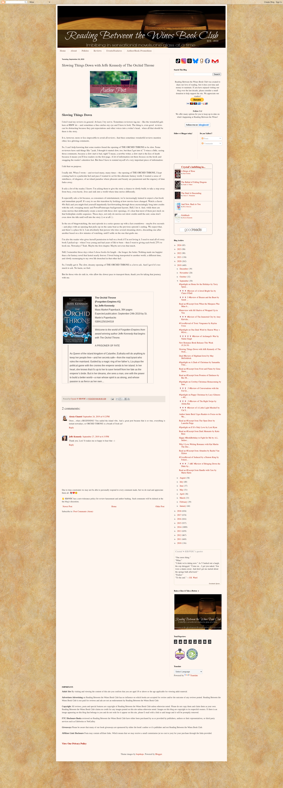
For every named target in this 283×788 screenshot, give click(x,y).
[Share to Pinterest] (128, 399)
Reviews (98, 50)
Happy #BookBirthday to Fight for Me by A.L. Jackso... (198, 439)
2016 (179, 518)
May (182, 489)
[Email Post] (112, 399)
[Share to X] (122, 399)
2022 (179, 253)
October (183, 276)
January (183, 506)
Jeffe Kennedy (75, 436)
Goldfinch (185, 215)
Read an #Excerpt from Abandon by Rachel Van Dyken (199, 452)
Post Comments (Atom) (83, 511)
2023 (179, 249)
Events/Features (114, 50)
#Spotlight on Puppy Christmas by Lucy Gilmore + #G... (199, 396)
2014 (179, 527)
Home (63, 50)
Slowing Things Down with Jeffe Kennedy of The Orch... (200, 350)
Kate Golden (186, 173)
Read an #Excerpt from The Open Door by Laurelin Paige (197, 422)
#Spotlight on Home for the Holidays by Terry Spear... (198, 285)
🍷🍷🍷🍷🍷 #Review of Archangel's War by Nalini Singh (199, 337)
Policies (85, 50)
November (184, 272)
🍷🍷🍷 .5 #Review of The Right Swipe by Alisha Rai (197, 402)
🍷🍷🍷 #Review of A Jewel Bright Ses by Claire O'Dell (197, 292)
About (74, 50)
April (182, 493)
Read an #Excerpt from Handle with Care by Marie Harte (197, 471)
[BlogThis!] (120, 399)
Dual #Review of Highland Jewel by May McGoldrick (196, 357)
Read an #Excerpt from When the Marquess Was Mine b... (199, 305)
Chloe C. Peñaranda (189, 195)
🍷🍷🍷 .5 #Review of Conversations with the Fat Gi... (199, 389)
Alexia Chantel (75, 416)
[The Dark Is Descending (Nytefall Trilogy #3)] (178, 198)
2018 (179, 511)
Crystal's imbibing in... (193, 167)
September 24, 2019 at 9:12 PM (96, 416)
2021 (179, 257)
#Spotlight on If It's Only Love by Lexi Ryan (198, 427)
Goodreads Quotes (214, 583)
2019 (179, 265)
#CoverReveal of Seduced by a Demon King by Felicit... (199, 458)
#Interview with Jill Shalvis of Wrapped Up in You (198, 311)
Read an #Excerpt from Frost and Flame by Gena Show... (199, 370)
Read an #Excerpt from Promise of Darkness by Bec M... (199, 376)
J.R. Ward (193, 577)
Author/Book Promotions (139, 50)
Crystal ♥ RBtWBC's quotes (189, 551)
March (183, 497)
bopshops (140, 754)
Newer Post (67, 506)
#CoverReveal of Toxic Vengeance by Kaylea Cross (198, 324)
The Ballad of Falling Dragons (194, 182)
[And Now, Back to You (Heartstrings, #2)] (178, 209)
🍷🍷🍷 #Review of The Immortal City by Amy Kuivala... (200, 318)
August (183, 477)
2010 (179, 543)
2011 (179, 539)
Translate (194, 675)
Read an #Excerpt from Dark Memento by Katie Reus (199, 432)
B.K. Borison (187, 207)
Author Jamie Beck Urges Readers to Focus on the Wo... (200, 415)
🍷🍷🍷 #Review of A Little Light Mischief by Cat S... (199, 409)
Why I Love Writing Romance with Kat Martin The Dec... (198, 445)
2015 (179, 523)
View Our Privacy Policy (74, 743)
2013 (179, 531)
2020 (179, 261)
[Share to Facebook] (125, 399)
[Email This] (117, 399)
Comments (208, 143)
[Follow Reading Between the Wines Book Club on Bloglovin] (197, 126)
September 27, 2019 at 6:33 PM (96, 436)
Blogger (158, 754)
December (184, 268)
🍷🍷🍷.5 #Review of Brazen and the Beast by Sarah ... (199, 298)
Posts (205, 138)
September (184, 280)
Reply (71, 427)
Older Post (160, 506)
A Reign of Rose (188, 171)
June (182, 485)
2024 (179, 245)
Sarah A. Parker (187, 184)
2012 (179, 535)
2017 (179, 514)
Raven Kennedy (187, 218)
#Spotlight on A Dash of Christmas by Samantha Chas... (199, 363)
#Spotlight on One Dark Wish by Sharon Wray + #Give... (199, 331)
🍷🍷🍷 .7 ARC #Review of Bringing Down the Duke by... (199, 465)
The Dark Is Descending (191, 193)
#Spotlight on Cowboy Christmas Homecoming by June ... (200, 383)
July (182, 481)
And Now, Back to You (191, 204)
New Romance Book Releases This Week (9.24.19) (196, 344)
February (184, 501)
